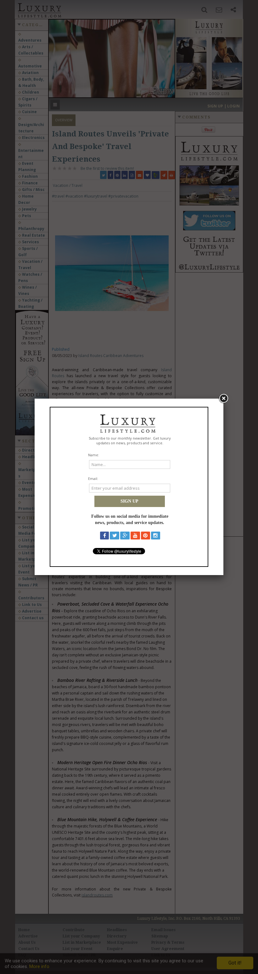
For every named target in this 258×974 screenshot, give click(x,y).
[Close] (223, 398)
